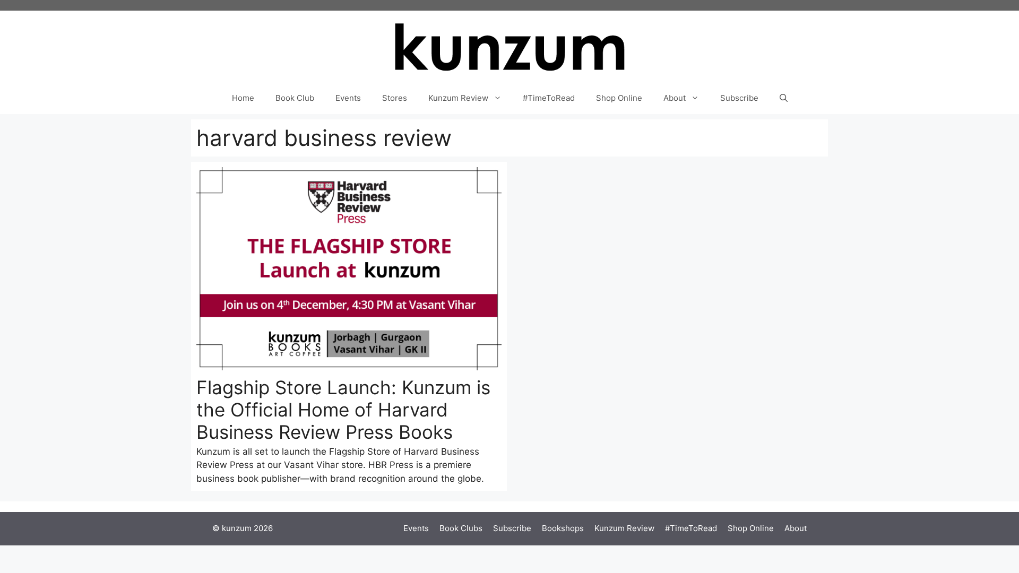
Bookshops (563, 528)
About (674, 98)
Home (243, 98)
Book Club (294, 98)
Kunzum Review (458, 98)
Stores (394, 98)
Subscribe (739, 98)
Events (348, 98)
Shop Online (619, 98)
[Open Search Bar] (783, 98)
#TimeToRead (549, 98)
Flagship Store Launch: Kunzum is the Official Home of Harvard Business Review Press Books (343, 409)
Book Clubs (460, 528)
